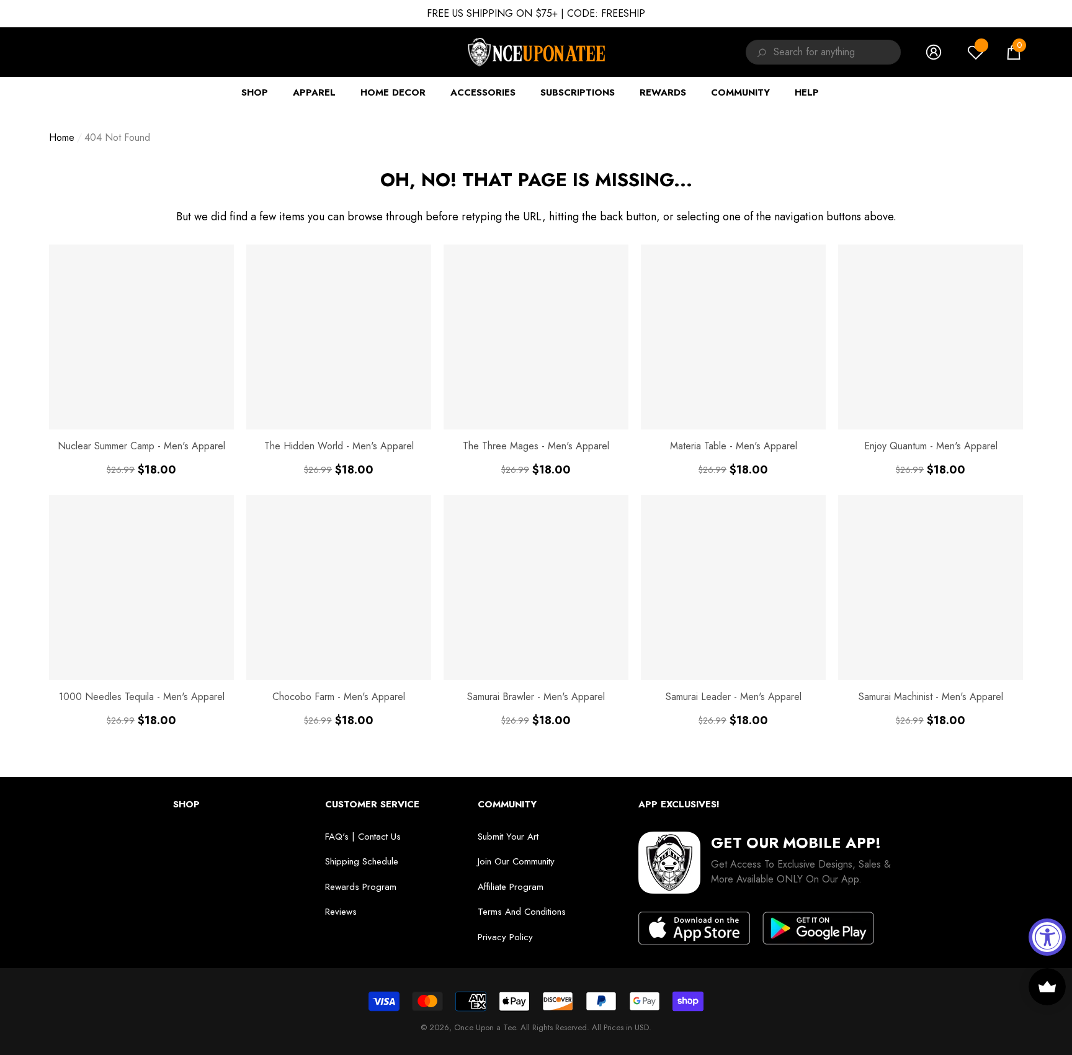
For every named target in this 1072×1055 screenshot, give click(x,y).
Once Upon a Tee (485, 1027)
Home (61, 137)
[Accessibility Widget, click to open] (1047, 937)
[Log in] (933, 52)
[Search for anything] (760, 52)
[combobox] (837, 52)
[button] (1013, 52)
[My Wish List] (976, 52)
